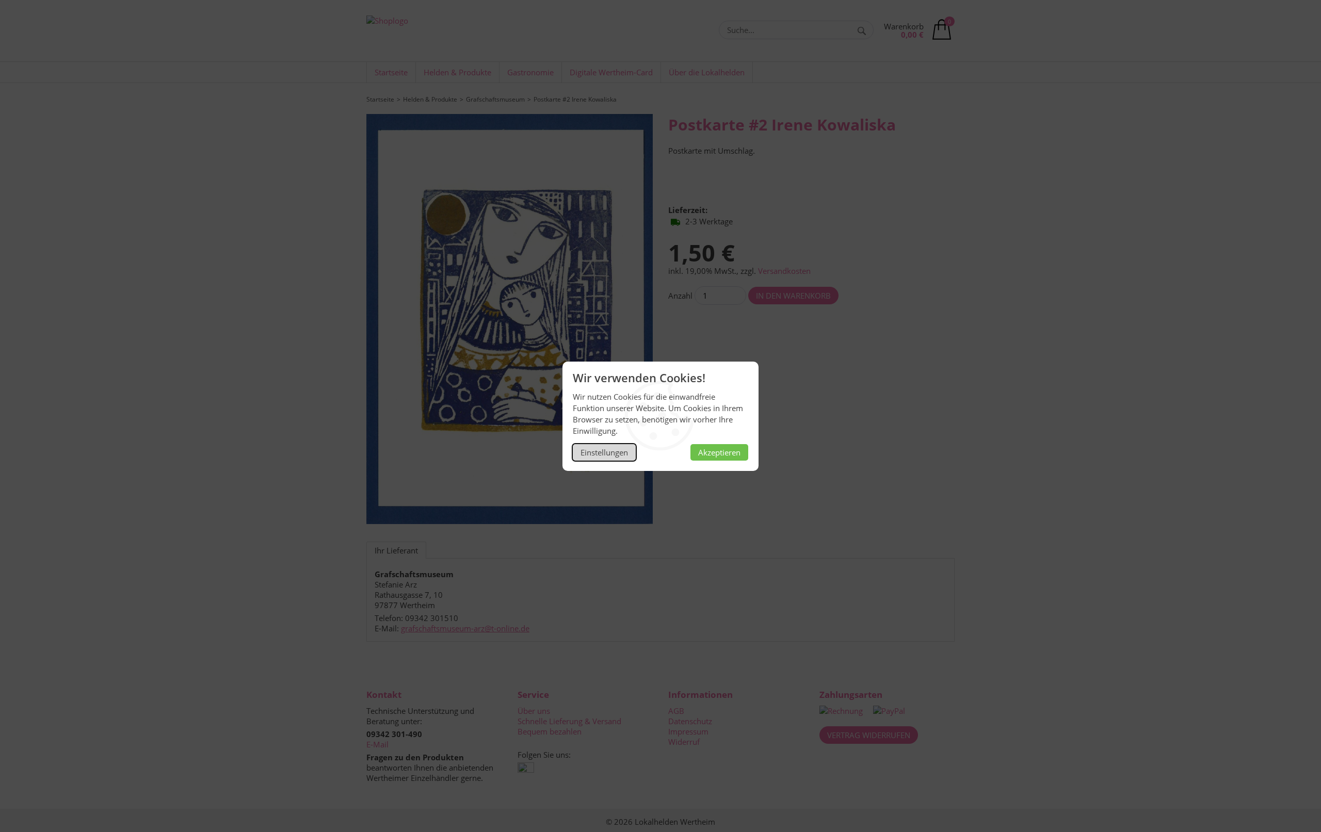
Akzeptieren (719, 452)
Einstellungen (604, 452)
